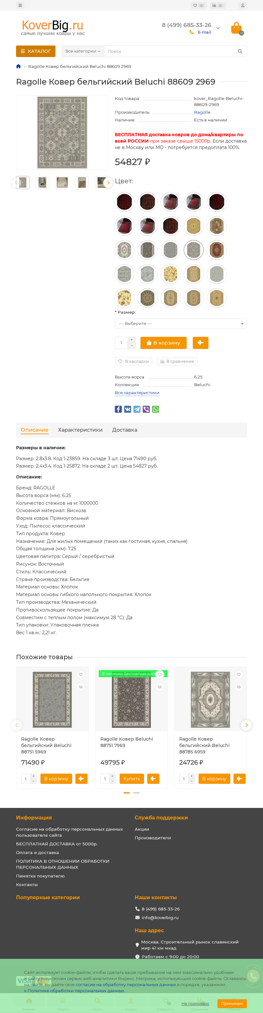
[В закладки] (80, 674)
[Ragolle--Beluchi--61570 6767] (170, 298)
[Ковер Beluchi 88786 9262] (216, 226)
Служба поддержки (161, 818)
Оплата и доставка (37, 852)
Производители (153, 837)
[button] (126, 792)
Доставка (124, 430)
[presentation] (16, 182)
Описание (34, 430)
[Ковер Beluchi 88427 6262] (193, 274)
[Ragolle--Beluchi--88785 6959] (124, 250)
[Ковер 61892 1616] (147, 202)
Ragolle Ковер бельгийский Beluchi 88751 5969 (46, 745)
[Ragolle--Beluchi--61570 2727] (193, 298)
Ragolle (202, 112)
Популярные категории (48, 897)
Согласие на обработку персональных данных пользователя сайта (69, 832)
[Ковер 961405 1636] (193, 202)
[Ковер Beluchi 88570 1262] (216, 250)
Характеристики (80, 430)
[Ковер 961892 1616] (170, 226)
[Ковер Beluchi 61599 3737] (147, 298)
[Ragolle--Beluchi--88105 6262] (193, 226)
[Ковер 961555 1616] (216, 202)
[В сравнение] (80, 686)
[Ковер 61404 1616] (124, 202)
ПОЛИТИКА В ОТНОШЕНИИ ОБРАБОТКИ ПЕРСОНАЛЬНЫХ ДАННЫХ (62, 864)
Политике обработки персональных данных (76, 990)
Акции (142, 829)
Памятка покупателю (40, 875)
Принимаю (232, 1003)
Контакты (27, 884)
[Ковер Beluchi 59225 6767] (216, 298)
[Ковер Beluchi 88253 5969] (216, 274)
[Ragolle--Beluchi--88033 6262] (124, 298)
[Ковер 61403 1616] (170, 202)
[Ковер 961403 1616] (147, 226)
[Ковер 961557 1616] (124, 226)
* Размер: (125, 312)
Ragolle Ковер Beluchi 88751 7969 (126, 742)
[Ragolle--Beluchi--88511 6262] (170, 274)
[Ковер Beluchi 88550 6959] (124, 274)
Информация (34, 818)
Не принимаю (195, 1003)
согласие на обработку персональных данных (126, 984)
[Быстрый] (200, 343)
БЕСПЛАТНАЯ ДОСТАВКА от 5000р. (57, 843)
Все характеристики (137, 392)
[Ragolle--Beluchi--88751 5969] (170, 250)
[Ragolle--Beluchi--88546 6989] (147, 274)
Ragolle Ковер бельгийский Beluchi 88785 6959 (204, 745)
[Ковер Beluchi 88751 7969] (147, 250)
